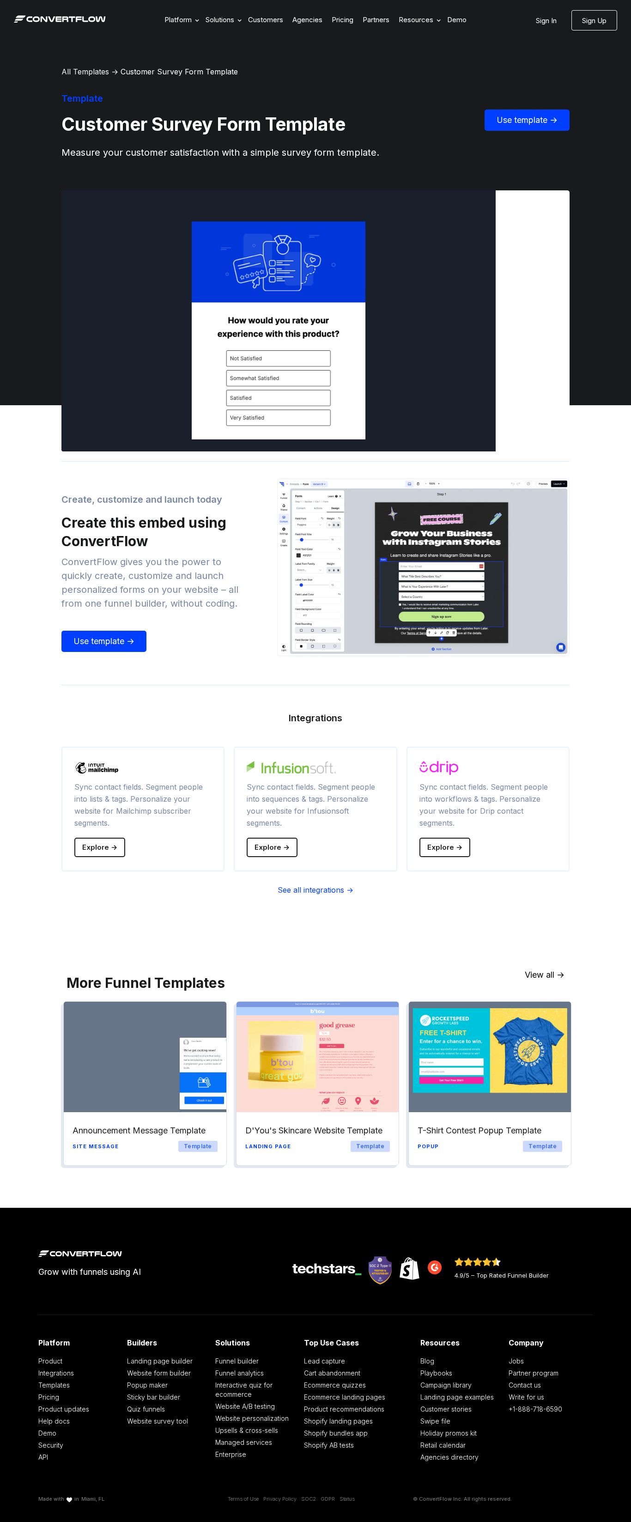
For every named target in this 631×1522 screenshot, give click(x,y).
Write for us (526, 1397)
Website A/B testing (245, 1406)
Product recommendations (344, 1409)
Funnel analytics (239, 1373)
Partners (376, 19)
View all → (544, 975)
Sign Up (594, 20)
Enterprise (230, 1454)
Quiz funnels (146, 1409)
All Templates (85, 71)
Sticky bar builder (153, 1397)
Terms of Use (243, 1499)
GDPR (328, 1499)
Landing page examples (457, 1397)
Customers (265, 19)
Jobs (516, 1361)
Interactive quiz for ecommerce (244, 1389)
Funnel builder (237, 1361)
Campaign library (446, 1385)
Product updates (63, 1409)
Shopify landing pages (338, 1421)
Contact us (525, 1385)
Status (347, 1499)
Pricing (342, 19)
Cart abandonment (332, 1373)
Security (50, 1445)
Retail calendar (443, 1445)
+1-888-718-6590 (535, 1409)
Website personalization (252, 1418)
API (43, 1457)
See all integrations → (315, 890)
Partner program (533, 1373)
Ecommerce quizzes (335, 1385)
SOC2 (308, 1499)
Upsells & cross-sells (246, 1430)
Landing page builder (160, 1361)
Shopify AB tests (329, 1445)
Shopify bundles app (336, 1433)
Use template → (527, 120)
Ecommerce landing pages (344, 1397)
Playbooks (436, 1373)
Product (50, 1361)
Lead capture (324, 1361)
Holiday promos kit (448, 1433)
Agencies (307, 19)
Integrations (56, 1373)
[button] (180, 20)
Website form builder (159, 1373)
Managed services (243, 1442)
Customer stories (446, 1409)
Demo (457, 19)
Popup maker (147, 1385)
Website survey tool (157, 1421)
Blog (427, 1361)
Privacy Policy (280, 1499)
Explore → (99, 847)
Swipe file (435, 1421)
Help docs (54, 1421)
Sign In (546, 20)
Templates (54, 1385)
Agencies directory (449, 1457)
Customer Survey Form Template (179, 71)
